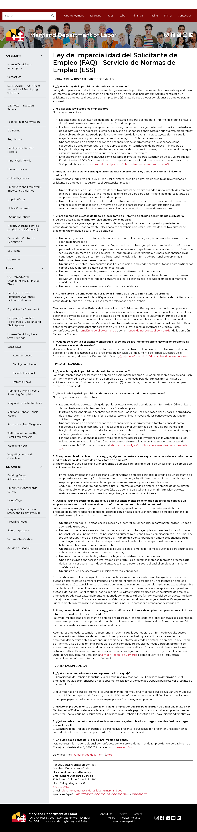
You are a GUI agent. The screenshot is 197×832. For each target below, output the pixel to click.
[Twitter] (168, 817)
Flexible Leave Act (23, 373)
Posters (137, 814)
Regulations (14, 139)
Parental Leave (21, 381)
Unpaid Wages (16, 199)
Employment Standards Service (22, 490)
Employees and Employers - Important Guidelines (24, 189)
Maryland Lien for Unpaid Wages (22, 414)
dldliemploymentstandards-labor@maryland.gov (92, 790)
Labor (123, 15)
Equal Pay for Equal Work (23, 309)
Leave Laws (14, 346)
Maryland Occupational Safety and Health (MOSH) (23, 511)
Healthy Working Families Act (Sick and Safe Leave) (23, 227)
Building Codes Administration (16, 477)
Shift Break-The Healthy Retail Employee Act (22, 435)
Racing (154, 15)
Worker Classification (20, 539)
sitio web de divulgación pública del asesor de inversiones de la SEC (131, 164)
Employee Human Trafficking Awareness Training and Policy (20, 297)
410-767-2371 (140, 794)
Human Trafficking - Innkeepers (19, 66)
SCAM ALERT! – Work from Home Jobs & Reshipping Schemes (23, 89)
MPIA (111, 817)
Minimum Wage (17, 169)
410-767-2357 (61, 786)
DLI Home (13, 259)
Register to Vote (130, 817)
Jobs (110, 15)
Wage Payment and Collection (19, 456)
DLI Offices (13, 466)
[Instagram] (166, 35)
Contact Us (184, 15)
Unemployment (74, 15)
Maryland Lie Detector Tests (24, 403)
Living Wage (14, 500)
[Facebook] (173, 35)
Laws (9, 268)
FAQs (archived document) (87, 754)
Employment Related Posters (20, 150)
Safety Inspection (18, 530)
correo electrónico (123, 747)
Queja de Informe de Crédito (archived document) (150, 356)
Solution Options (18, 217)
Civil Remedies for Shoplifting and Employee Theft (23, 281)
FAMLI (169, 16)
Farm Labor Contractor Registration (21, 240)
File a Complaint (18, 208)
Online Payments (18, 178)
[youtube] (185, 35)
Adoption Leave (21, 355)
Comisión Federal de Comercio (97, 330)
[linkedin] (191, 35)
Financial (138, 15)
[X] (179, 35)
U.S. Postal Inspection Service (20, 107)
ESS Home (13, 250)
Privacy (122, 814)
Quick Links (13, 55)
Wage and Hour (17, 445)
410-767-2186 (102, 794)
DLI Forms (13, 130)
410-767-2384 (119, 794)
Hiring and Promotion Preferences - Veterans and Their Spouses (24, 322)
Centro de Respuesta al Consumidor (149, 330)
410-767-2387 (84, 794)
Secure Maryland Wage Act (24, 424)
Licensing (96, 15)
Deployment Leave (23, 364)
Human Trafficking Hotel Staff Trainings (22, 336)
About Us (106, 814)
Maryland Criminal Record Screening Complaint (23, 392)
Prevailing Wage (17, 521)
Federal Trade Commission (23, 121)
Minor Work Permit (19, 160)
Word (185, 356)
